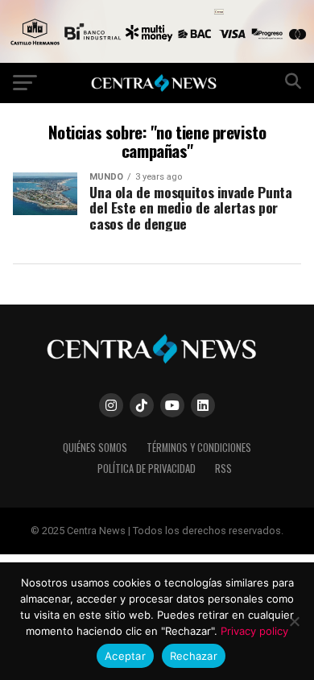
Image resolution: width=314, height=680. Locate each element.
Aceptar (125, 655)
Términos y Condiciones (199, 447)
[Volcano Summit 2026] (157, 58)
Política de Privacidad (146, 468)
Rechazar (193, 655)
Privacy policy (254, 630)
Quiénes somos (95, 447)
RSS (223, 468)
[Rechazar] (294, 621)
